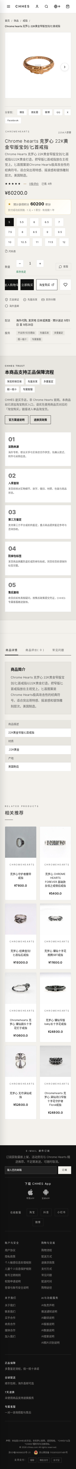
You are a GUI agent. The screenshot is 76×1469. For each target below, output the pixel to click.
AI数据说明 (47, 1330)
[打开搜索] (46, 6)
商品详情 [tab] (11, 650)
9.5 (60, 232)
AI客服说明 (47, 1324)
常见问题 (46, 1275)
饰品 (16, 20)
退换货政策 (40, 419)
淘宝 (32, 1212)
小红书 (61, 1212)
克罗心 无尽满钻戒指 (21, 1095)
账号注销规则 (13, 1275)
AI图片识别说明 (50, 1342)
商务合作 (10, 1324)
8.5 (35, 232)
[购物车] (67, 6)
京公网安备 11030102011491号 (53, 1452)
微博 (47, 112)
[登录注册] (37, 6)
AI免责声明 (47, 1305)
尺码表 (12, 251)
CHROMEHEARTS (17, 131)
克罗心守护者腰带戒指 (20, 876)
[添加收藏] (65, 284)
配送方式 (46, 1256)
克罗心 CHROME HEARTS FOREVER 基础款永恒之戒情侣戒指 (55, 879)
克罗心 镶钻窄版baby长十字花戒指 (55, 1022)
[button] (10, 222)
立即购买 (27, 285)
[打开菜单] (8, 6)
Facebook (13, 120)
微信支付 (44, 1460)
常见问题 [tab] (58, 650)
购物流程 (46, 1250)
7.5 (10, 232)
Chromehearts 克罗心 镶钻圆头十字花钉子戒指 (21, 1024)
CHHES (22, 6)
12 (64, 242)
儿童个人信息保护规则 (18, 1268)
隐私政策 (10, 1256)
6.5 (47, 222)
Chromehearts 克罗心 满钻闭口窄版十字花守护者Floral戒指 (55, 1099)
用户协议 (10, 1250)
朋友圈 (34, 112)
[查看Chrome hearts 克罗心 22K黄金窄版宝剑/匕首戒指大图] (38, 65)
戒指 (25, 20)
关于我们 (10, 1305)
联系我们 (10, 1311)
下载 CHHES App (38, 1183)
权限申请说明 (13, 1281)
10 (9, 242)
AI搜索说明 (47, 1336)
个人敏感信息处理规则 (18, 1262)
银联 (32, 1460)
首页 (7, 20)
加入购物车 (11, 285)
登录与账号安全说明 (17, 1287)
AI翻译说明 (47, 1317)
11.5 (50, 242)
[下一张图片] (65, 67)
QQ (58, 112)
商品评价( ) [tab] (35, 650)
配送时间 (46, 1281)
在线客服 (15, 1212)
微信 (22, 112)
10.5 (23, 242)
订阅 (64, 1170)
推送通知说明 (49, 1311)
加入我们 (10, 1336)
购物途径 (46, 1287)
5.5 (22, 222)
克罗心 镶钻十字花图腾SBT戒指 (55, 952)
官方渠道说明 (17, 419)
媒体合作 (10, 1330)
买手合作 (10, 1317)
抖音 (46, 1212)
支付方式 (46, 1268)
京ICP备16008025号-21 (20, 1452)
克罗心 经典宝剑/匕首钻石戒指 (21, 952)
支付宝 (56, 1460)
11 (37, 242)
